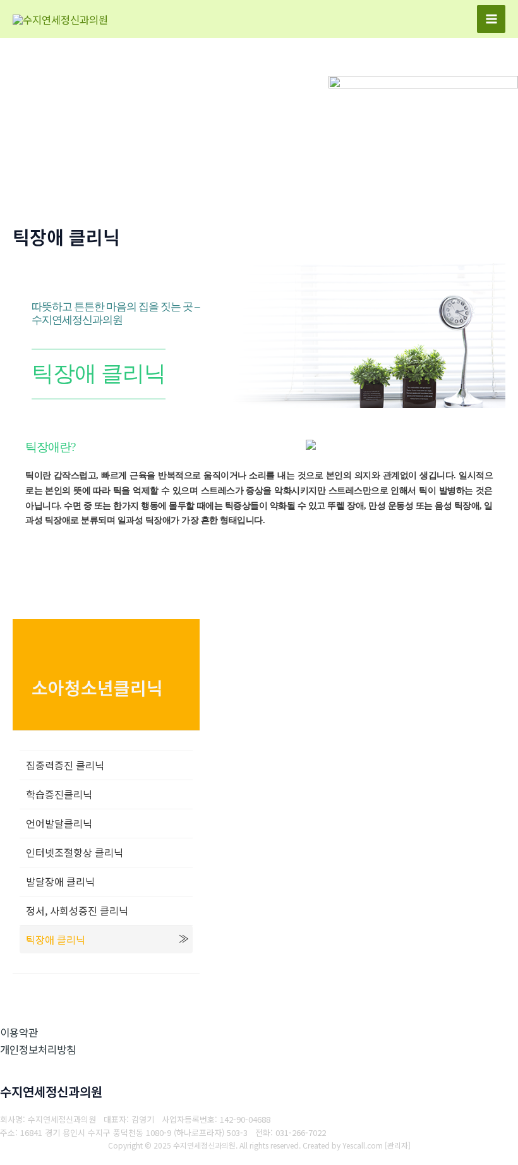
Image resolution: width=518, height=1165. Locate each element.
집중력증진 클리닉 (65, 765)
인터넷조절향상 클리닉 (74, 852)
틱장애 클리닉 (55, 939)
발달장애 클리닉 (60, 881)
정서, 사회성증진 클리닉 (77, 910)
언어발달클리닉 (59, 823)
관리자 (397, 1145)
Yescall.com (362, 1145)
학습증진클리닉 (59, 794)
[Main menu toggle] (491, 19)
